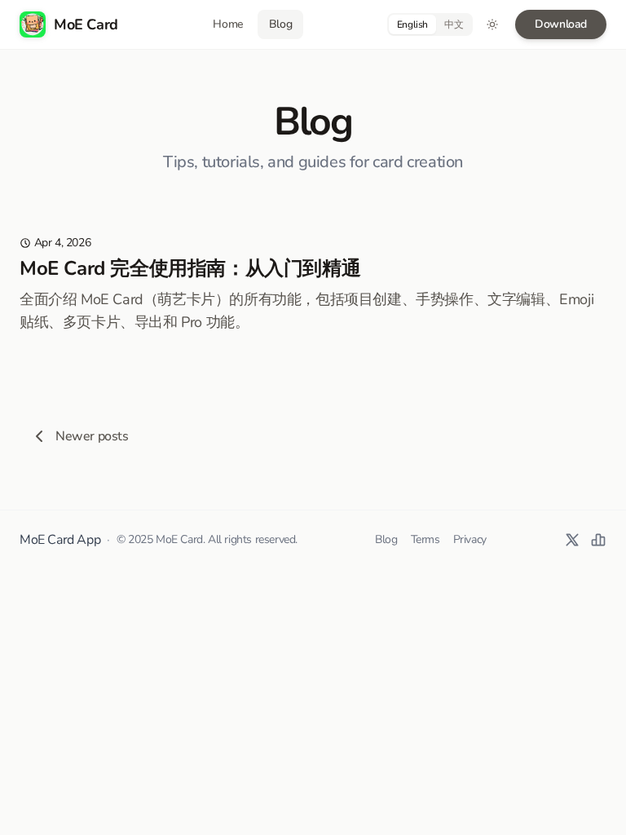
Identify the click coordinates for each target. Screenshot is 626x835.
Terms (425, 539)
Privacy (470, 539)
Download (561, 24)
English (412, 24)
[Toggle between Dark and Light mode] (492, 24)
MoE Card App (60, 540)
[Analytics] (598, 540)
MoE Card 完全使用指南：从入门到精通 (190, 268)
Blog (386, 539)
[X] (572, 540)
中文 (453, 24)
